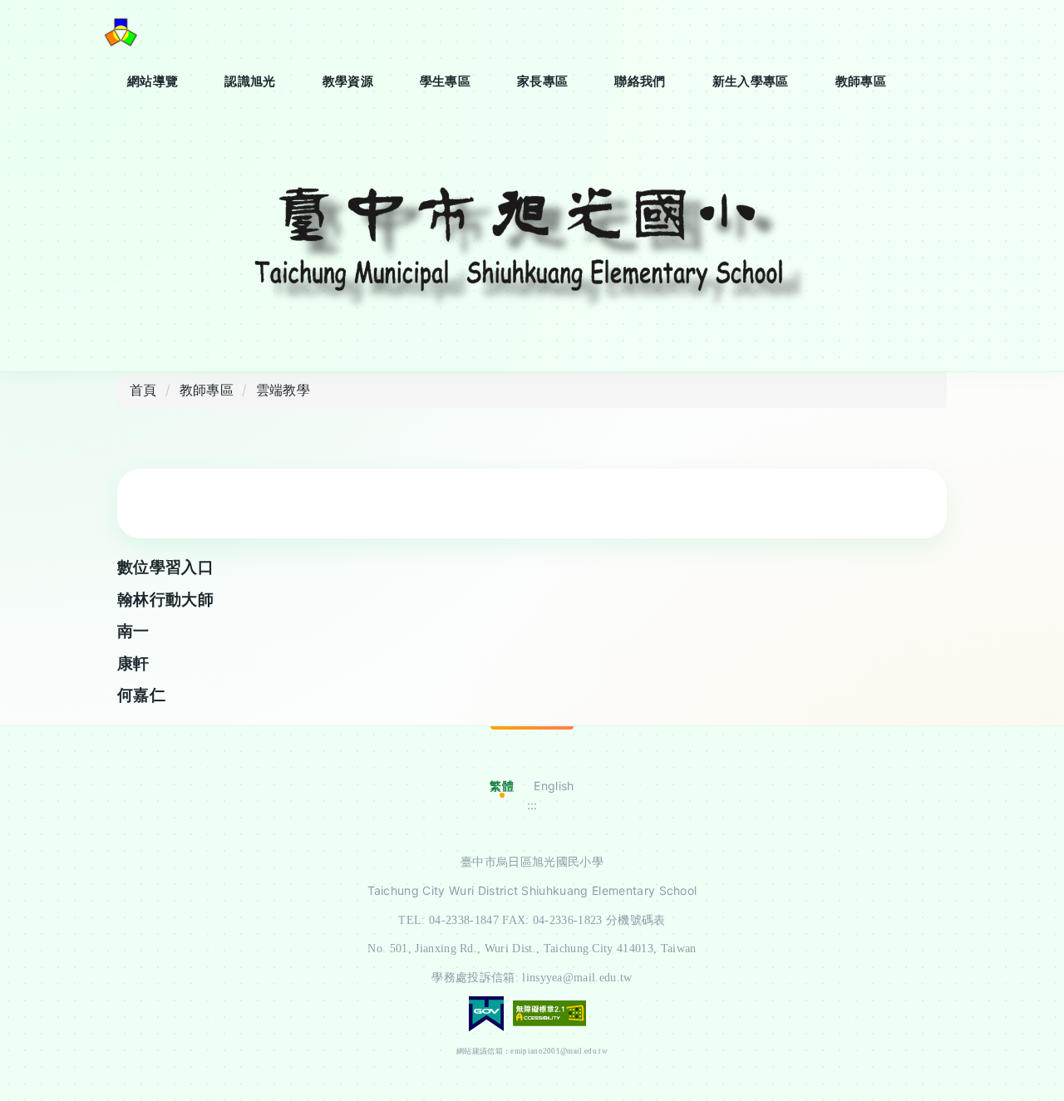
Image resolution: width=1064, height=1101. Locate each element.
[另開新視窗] (532, 251)
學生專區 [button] (445, 81)
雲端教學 (283, 389)
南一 (133, 631)
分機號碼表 (636, 920)
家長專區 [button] (542, 81)
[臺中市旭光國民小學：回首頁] (120, 31)
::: (532, 805)
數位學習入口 (165, 567)
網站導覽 (152, 81)
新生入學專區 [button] (750, 81)
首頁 (143, 389)
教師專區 (860, 81)
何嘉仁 (141, 695)
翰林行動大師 (165, 599)
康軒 (133, 663)
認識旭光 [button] (249, 81)
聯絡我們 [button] (639, 81)
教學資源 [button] (348, 81)
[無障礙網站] (550, 1012)
